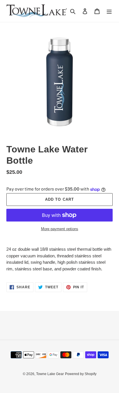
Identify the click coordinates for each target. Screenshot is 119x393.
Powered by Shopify (80, 374)
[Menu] (109, 11)
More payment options (59, 229)
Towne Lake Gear (50, 374)
